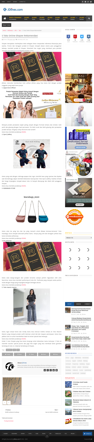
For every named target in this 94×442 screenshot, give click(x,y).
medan (81, 370)
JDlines (26, 18)
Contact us (88, 433)
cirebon (74, 367)
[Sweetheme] (51, 370)
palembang (88, 370)
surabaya (83, 373)
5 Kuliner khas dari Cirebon (81, 391)
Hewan (23, 433)
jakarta (79, 367)
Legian (74, 361)
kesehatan (68, 370)
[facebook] (82, 2)
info (16, 30)
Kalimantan (78, 357)
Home (3, 1)
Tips (20, 30)
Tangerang (75, 364)
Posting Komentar (8, 421)
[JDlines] (45, 370)
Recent (70, 304)
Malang (85, 361)
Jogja (72, 357)
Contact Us (22, 1)
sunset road (76, 373)
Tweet (8, 354)
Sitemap (15, 1)
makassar (75, 370)
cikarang (68, 367)
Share (20, 354)
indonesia (10, 30)
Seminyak (68, 364)
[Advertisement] (58, 9)
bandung (82, 364)
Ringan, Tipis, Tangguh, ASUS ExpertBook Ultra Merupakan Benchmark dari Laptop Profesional (80, 328)
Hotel (30, 433)
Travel (43, 433)
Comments (88, 304)
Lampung (68, 361)
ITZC (66, 433)
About (9, 1)
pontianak (68, 373)
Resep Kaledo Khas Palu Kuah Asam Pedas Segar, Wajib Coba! (81, 338)
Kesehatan (14, 433)
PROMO (73, 433)
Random (78, 304)
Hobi (37, 433)
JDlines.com (17, 439)
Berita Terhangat (15, 18)
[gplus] (88, 2)
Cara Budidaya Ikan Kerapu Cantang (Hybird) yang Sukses (80, 346)
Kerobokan (85, 357)
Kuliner (6, 433)
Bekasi (67, 357)
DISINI (24, 132)
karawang (85, 367)
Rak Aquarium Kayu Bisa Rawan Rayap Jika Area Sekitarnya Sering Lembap (81, 310)
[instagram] (85, 2)
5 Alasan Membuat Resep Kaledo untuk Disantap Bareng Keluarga (81, 319)
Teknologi (58, 433)
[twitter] (91, 2)
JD (91, 439)
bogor (88, 364)
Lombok (79, 361)
